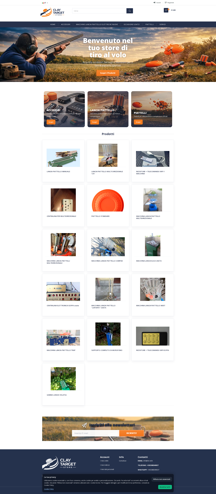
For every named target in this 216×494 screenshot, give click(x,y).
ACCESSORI (65, 24)
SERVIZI (163, 24)
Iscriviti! (131, 433)
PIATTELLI (149, 24)
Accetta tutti (165, 487)
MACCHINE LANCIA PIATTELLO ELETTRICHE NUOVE (97, 24)
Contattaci (122, 461)
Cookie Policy (49, 489)
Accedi (158, 3)
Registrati (170, 3)
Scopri (51, 122)
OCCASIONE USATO (132, 24)
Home (52, 24)
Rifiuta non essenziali (161, 479)
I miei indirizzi (105, 465)
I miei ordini (104, 461)
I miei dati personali (107, 469)
